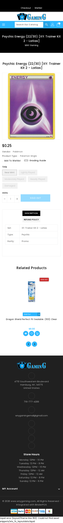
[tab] (31, 213)
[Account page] (53, 25)
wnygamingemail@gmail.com (31, 415)
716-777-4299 (31, 401)
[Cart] (59, 25)
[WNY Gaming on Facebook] (23, 3)
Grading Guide (37, 160)
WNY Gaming (31, 45)
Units (5, 193)
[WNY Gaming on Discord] (34, 3)
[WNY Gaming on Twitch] (40, 3)
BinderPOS (41, 504)
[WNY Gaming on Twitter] (29, 3)
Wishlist (38, 7)
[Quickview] (25, 333)
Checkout (26, 7)
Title (4, 166)
